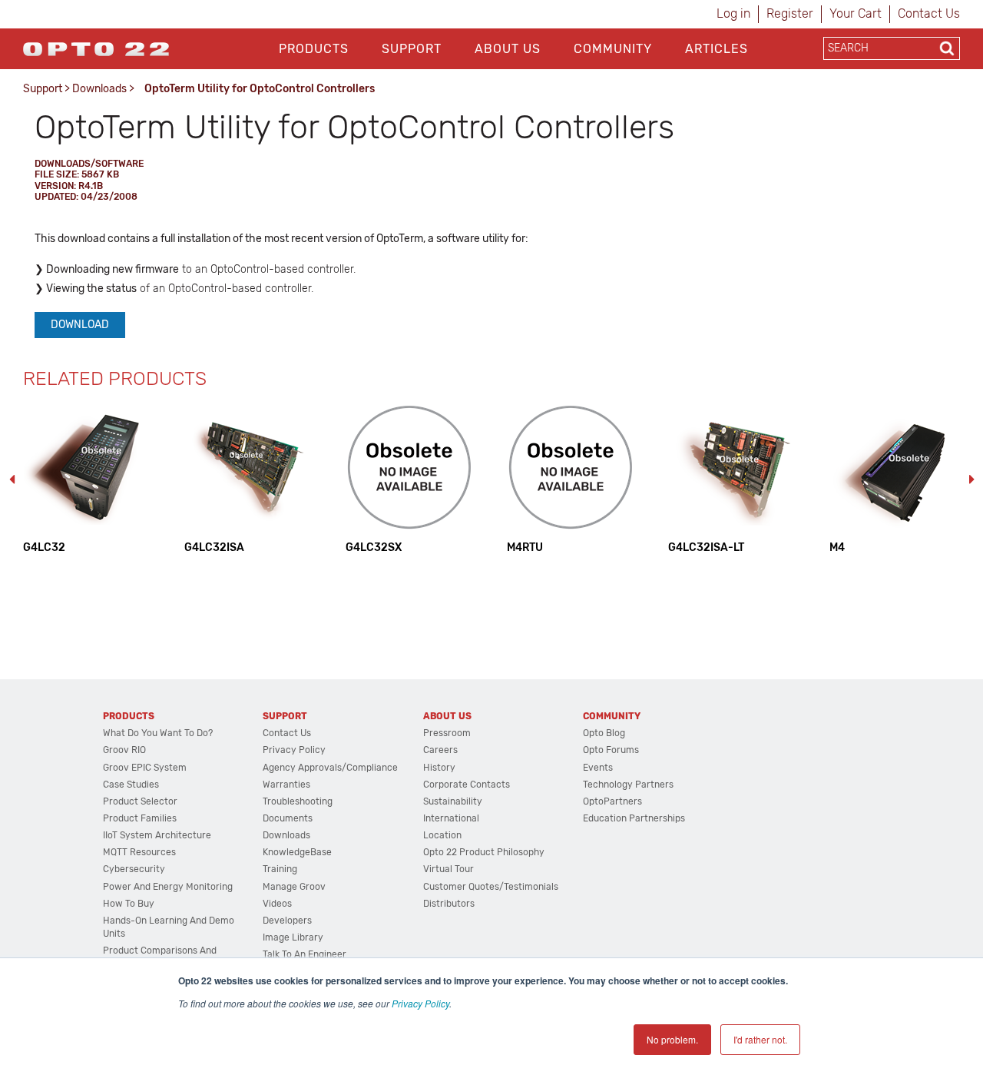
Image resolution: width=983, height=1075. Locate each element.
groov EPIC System (145, 767)
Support (412, 48)
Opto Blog (604, 733)
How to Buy (128, 903)
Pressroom (447, 733)
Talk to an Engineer (304, 954)
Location (442, 835)
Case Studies (131, 784)
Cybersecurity (134, 869)
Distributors (449, 903)
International (451, 818)
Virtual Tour (448, 869)
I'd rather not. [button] (760, 1039)
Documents (288, 818)
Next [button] (971, 479)
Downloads (99, 88)
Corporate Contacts (466, 784)
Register (789, 13)
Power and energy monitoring (168, 886)
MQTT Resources (139, 852)
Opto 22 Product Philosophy (483, 852)
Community (613, 48)
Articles (716, 48)
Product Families (140, 818)
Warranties (286, 784)
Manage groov (294, 886)
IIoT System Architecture (157, 835)
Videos (277, 903)
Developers (287, 920)
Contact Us (929, 13)
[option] (88, 479)
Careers (440, 750)
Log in (733, 13)
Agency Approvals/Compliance (330, 767)
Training (280, 869)
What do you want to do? (158, 733)
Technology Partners (628, 784)
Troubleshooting (298, 801)
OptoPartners (612, 801)
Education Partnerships (634, 818)
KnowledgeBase (297, 852)
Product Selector (140, 801)
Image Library (293, 937)
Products (314, 48)
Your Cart (855, 13)
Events (598, 767)
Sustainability (452, 801)
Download (80, 324)
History (439, 767)
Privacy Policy (420, 1003)
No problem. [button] (672, 1039)
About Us (508, 48)
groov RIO (124, 750)
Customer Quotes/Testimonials (490, 886)
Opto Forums (611, 750)
